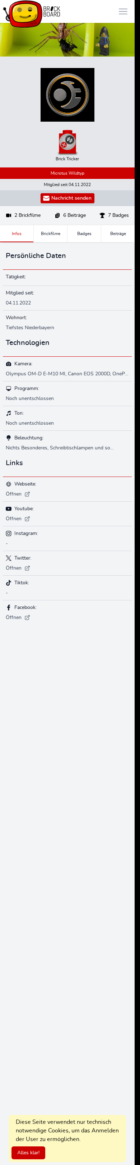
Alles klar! (28, 1152)
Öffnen (14, 494)
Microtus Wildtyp (67, 173)
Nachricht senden (71, 198)
